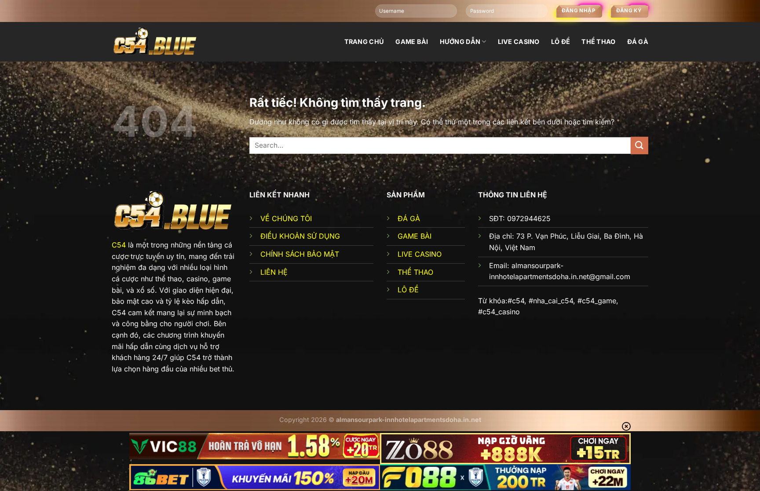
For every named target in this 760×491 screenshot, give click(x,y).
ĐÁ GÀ (409, 218)
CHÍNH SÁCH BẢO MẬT (299, 254)
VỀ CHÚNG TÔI (286, 218)
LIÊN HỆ (274, 272)
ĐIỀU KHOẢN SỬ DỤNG (300, 236)
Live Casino (519, 41)
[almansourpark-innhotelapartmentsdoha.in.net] (156, 41)
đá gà (637, 41)
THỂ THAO (415, 272)
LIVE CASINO (420, 254)
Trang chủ (364, 41)
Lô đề (560, 41)
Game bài (411, 41)
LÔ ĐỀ (408, 289)
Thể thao (598, 41)
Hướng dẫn (460, 41)
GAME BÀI (414, 236)
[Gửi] (639, 145)
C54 (119, 244)
